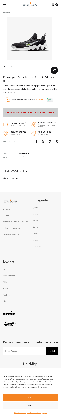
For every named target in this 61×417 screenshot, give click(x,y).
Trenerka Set (38, 246)
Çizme (35, 207)
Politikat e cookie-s (20, 413)
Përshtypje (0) (10, 178)
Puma (5, 288)
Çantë (35, 226)
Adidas (6, 269)
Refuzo (31, 405)
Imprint (45, 413)
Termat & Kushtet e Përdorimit (15, 221)
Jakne (35, 214)
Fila (4, 301)
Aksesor (36, 233)
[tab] (30, 171)
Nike (5, 282)
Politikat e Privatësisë (34, 413)
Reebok (6, 295)
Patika (35, 220)
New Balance (9, 275)
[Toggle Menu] (4, 4)
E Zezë (21, 157)
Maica (35, 239)
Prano (30, 397)
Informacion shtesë (15, 170)
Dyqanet (6, 208)
